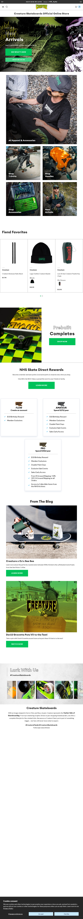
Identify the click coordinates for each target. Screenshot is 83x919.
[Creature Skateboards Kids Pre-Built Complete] (21, 335)
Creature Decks (18, 59)
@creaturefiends (44, 728)
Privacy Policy (8, 908)
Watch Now (17, 644)
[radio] (32, 281)
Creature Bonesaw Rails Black (12, 274)
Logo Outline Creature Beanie (40, 274)
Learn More (45, 385)
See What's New (21, 52)
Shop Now (62, 341)
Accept (41, 914)
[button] (3, 7)
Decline (66, 914)
